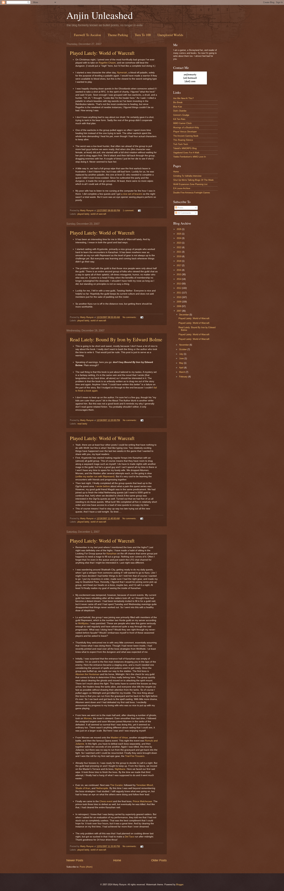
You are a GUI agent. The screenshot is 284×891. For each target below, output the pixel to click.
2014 (179, 279)
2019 (179, 256)
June (181, 358)
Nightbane (120, 769)
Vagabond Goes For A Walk (186, 152)
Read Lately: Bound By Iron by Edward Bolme (116, 339)
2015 (179, 274)
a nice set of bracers (131, 194)
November (184, 345)
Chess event (105, 801)
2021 (179, 252)
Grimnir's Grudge (181, 115)
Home (117, 860)
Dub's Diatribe (179, 111)
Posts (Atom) (86, 867)
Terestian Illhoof (144, 785)
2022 (179, 247)
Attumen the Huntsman (87, 674)
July (181, 354)
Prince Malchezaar (142, 801)
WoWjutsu (83, 623)
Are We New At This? (183, 98)
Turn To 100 (143, 35)
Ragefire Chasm (107, 62)
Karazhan (111, 553)
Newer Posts (74, 860)
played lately (83, 214)
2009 (179, 301)
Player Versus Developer (185, 131)
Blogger (179, 884)
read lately (82, 423)
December (184, 314)
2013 (179, 283)
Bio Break (178, 102)
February (183, 376)
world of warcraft (98, 214)
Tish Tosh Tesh (180, 144)
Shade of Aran (82, 788)
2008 (179, 306)
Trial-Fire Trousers (134, 756)
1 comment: (129, 210)
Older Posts (159, 860)
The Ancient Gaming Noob (185, 136)
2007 (179, 311)
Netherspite (102, 788)
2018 (179, 261)
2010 (179, 297)
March (182, 372)
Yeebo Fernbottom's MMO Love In (189, 156)
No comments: (130, 317)
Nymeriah (122, 72)
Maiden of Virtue (119, 737)
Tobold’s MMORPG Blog (185, 148)
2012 (179, 288)
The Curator (116, 785)
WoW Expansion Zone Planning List (190, 184)
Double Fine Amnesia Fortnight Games (191, 192)
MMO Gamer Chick (182, 123)
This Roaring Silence (183, 140)
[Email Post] (139, 210)
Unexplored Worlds (170, 35)
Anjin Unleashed (99, 15)
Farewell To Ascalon (87, 35)
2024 (179, 238)
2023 (179, 243)
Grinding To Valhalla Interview (187, 176)
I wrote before (102, 486)
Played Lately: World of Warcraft (102, 53)
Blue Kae (177, 106)
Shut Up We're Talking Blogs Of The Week (193, 180)
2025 (179, 234)
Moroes (88, 718)
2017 (179, 265)
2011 (179, 292)
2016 (179, 270)
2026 (179, 229)
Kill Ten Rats (179, 119)
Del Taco (129, 836)
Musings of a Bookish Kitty (186, 127)
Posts (180, 207)
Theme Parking (118, 35)
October (183, 349)
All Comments (184, 213)
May (181, 363)
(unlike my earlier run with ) (95, 476)
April (181, 367)
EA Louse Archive (181, 188)
